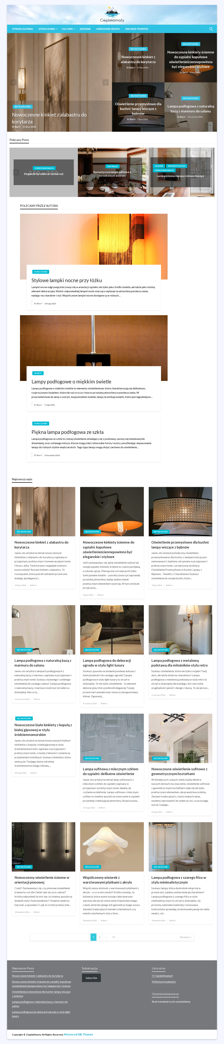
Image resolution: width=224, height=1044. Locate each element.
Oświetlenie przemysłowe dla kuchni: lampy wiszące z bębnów (138, 109)
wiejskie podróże (136, 29)
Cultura (67, 29)
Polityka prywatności (164, 981)
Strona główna (22, 29)
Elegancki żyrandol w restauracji (43, 173)
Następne (185, 937)
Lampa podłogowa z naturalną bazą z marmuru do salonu (190, 108)
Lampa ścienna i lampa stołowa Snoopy (180, 175)
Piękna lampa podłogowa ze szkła (67, 432)
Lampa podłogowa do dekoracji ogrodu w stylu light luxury (107, 662)
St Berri (16, 126)
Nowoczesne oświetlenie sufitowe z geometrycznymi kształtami (179, 771)
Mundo (38, 373)
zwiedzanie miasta (108, 29)
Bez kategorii (23, 107)
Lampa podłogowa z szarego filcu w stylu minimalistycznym (178, 879)
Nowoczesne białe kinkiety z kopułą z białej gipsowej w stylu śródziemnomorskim (43, 730)
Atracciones (47, 29)
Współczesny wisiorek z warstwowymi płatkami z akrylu (107, 879)
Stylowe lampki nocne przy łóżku (66, 280)
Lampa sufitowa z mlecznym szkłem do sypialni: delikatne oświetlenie (110, 771)
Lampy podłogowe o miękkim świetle (71, 381)
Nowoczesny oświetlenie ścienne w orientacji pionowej (41, 879)
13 (113, 937)
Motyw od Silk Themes (78, 1034)
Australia (112, 166)
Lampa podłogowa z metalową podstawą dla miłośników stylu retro (179, 662)
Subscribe (91, 977)
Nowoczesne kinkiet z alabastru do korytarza (49, 118)
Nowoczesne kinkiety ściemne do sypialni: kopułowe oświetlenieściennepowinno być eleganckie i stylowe (190, 59)
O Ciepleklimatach (162, 975)
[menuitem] (23, 29)
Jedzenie (85, 29)
